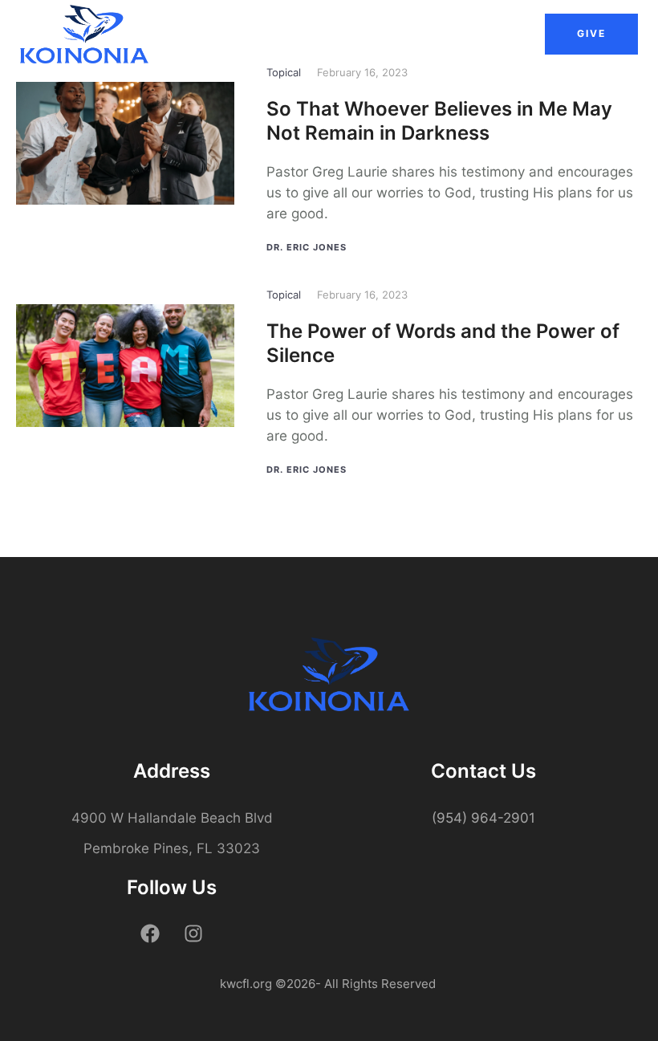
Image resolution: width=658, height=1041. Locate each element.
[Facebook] (150, 933)
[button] (591, 34)
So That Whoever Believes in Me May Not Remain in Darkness (439, 120)
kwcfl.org (246, 983)
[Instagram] (193, 933)
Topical (283, 72)
